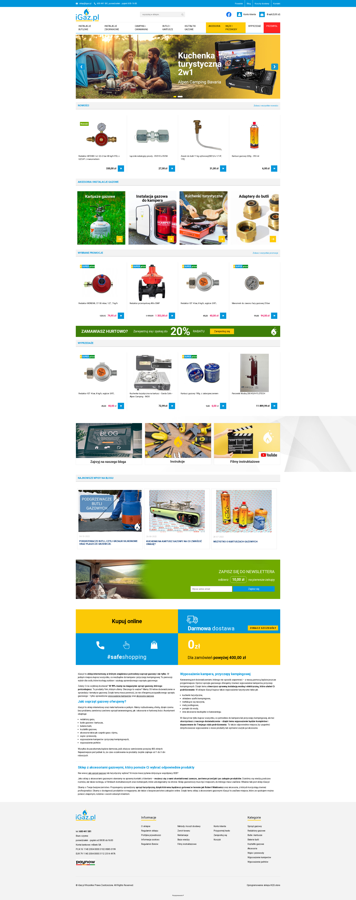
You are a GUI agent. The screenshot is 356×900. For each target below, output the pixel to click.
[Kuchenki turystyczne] (203, 218)
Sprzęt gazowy (255, 826)
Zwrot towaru (183, 830)
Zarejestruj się (222, 331)
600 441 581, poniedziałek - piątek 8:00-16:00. (117, 3)
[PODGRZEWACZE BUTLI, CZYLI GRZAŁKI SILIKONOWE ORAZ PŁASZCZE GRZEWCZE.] (110, 511)
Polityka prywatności (151, 835)
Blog (249, 3)
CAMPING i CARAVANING (141, 28)
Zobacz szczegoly (229, 621)
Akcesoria (252, 848)
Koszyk (217, 839)
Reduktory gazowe (256, 830)
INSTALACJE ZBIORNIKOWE (111, 28)
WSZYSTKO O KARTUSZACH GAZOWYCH (235, 541)
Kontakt (276, 3)
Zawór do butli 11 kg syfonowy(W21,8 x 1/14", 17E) (201, 157)
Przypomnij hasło (222, 830)
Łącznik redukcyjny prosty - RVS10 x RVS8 (149, 156)
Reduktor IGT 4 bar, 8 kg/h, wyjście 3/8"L (199, 303)
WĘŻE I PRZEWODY (231, 28)
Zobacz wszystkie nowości (266, 105)
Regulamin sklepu (149, 830)
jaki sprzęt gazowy (97, 773)
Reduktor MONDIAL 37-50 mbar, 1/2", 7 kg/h (98, 303)
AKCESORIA (214, 26)
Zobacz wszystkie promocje (265, 253)
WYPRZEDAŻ (254, 26)
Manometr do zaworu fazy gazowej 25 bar (251, 303)
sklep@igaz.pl (85, 3)
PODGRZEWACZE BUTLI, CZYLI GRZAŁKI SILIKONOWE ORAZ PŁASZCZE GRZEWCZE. (108, 542)
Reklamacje (182, 835)
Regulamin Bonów (149, 844)
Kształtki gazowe (256, 844)
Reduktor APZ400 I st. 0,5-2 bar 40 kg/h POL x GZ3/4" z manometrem (99, 157)
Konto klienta (220, 826)
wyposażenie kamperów (119, 696)
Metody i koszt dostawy (189, 826)
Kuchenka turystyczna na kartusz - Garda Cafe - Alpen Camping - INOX (151, 395)
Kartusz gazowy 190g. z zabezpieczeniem (199, 393)
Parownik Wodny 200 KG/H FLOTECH (248, 393)
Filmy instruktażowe (186, 844)
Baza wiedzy (183, 839)
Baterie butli (253, 839)
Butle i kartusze (255, 835)
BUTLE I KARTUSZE (167, 28)
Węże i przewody (256, 853)
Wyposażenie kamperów (259, 857)
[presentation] (81, 67)
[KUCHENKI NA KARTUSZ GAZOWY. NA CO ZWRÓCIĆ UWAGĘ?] (177, 511)
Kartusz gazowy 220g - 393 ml (245, 156)
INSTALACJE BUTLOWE (84, 28)
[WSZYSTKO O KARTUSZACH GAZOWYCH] (244, 511)
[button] (176, 96)
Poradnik (239, 3)
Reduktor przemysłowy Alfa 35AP (145, 303)
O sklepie (145, 826)
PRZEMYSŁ (272, 26)
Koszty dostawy (262, 3)
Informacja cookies (150, 839)
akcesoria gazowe (145, 696)
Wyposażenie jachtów (258, 862)
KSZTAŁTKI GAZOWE (190, 28)
